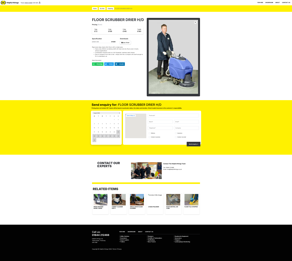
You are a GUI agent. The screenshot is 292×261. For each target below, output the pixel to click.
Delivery (153, 133)
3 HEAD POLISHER (153, 207)
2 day (109, 29)
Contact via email (181, 137)
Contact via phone (155, 137)
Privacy (119, 249)
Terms (114, 249)
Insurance (179, 133)
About (277, 2)
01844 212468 (28, 2)
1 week (139, 29)
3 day (124, 29)
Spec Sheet (126, 42)
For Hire (260, 2)
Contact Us (286, 2)
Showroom (269, 2)
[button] (97, 64)
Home (95, 8)
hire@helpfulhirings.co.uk (174, 169)
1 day (95, 29)
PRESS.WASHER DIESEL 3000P (98, 207)
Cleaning (110, 8)
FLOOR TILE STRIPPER (191, 207)
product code (95, 41)
